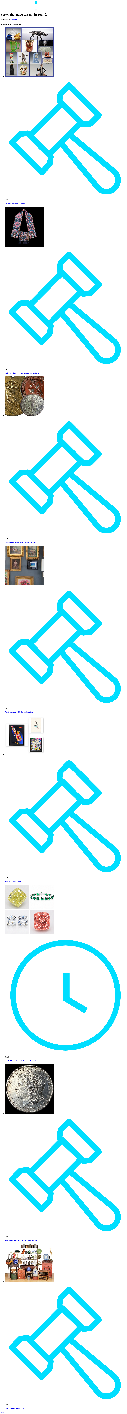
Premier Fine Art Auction (13, 881)
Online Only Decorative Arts (14, 1408)
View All (3, 1412)
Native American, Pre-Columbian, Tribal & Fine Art (22, 373)
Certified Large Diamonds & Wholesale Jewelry (21, 1061)
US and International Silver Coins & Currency (20, 542)
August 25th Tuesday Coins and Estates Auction (21, 1240)
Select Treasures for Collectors (15, 204)
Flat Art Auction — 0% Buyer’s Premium (19, 712)
